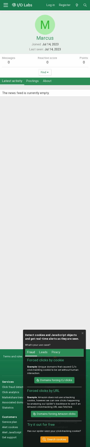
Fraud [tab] (31, 352)
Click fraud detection (14, 387)
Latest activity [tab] (12, 81)
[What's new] (77, 5)
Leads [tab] (43, 352)
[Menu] (6, 5)
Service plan (9, 421)
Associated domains (14, 402)
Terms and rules (12, 356)
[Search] (85, 5)
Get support (9, 437)
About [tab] (47, 81)
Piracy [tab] (56, 352)
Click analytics (10, 392)
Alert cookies (10, 427)
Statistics (8, 407)
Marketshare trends (14, 397)
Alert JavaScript (11, 432)
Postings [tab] (32, 81)
